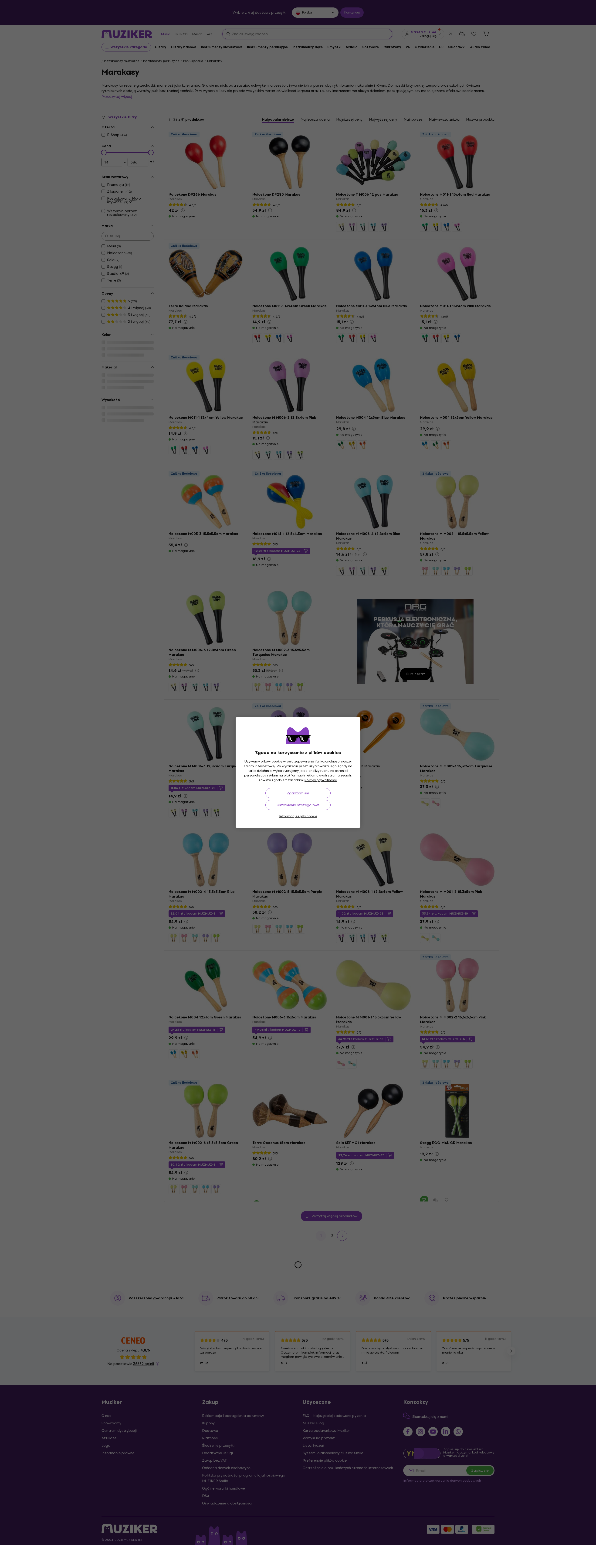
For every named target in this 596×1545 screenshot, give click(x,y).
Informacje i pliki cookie (298, 816)
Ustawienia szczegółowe (298, 805)
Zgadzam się (298, 793)
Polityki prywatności (321, 780)
